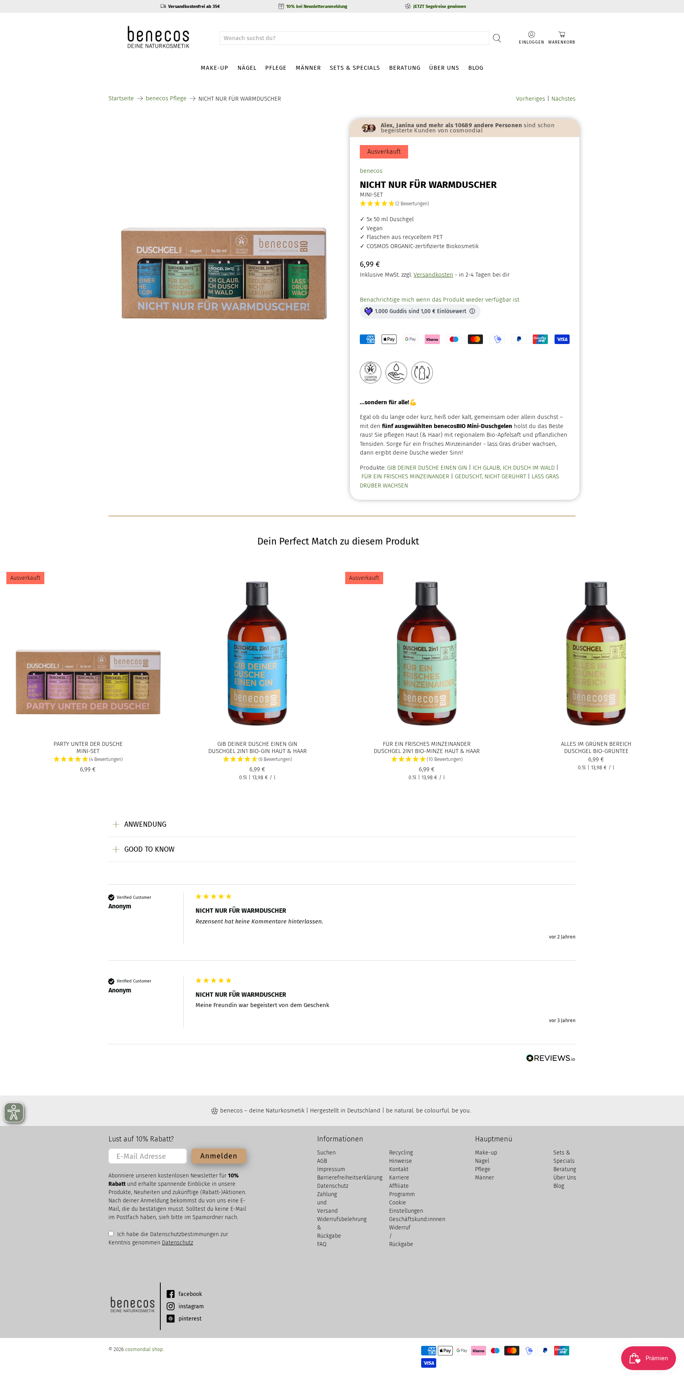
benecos (371, 170)
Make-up (214, 67)
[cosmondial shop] (158, 37)
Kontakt (398, 1169)
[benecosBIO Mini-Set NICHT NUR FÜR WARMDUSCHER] (223, 234)
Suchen (326, 1152)
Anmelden (219, 1155)
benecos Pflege (166, 98)
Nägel (247, 67)
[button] (465, 204)
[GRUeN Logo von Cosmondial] (132, 1306)
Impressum (331, 1169)
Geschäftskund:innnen (417, 1219)
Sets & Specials (355, 67)
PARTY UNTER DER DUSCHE (88, 743)
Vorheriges (530, 98)
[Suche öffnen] (497, 38)
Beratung (404, 67)
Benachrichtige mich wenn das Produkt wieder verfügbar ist (439, 299)
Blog (475, 67)
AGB (322, 1161)
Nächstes (563, 98)
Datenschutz (177, 1242)
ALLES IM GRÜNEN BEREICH (596, 743)
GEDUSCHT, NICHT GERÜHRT (490, 476)
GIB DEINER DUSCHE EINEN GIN (427, 467)
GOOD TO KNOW (149, 849)
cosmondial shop (144, 1349)
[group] (342, 926)
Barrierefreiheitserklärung (349, 1177)
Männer (308, 67)
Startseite (121, 98)
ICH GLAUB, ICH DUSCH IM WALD (514, 467)
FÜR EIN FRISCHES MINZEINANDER (405, 476)
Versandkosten (433, 274)
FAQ (322, 1244)
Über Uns (444, 67)
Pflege (276, 67)
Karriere (399, 1177)
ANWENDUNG (145, 824)
